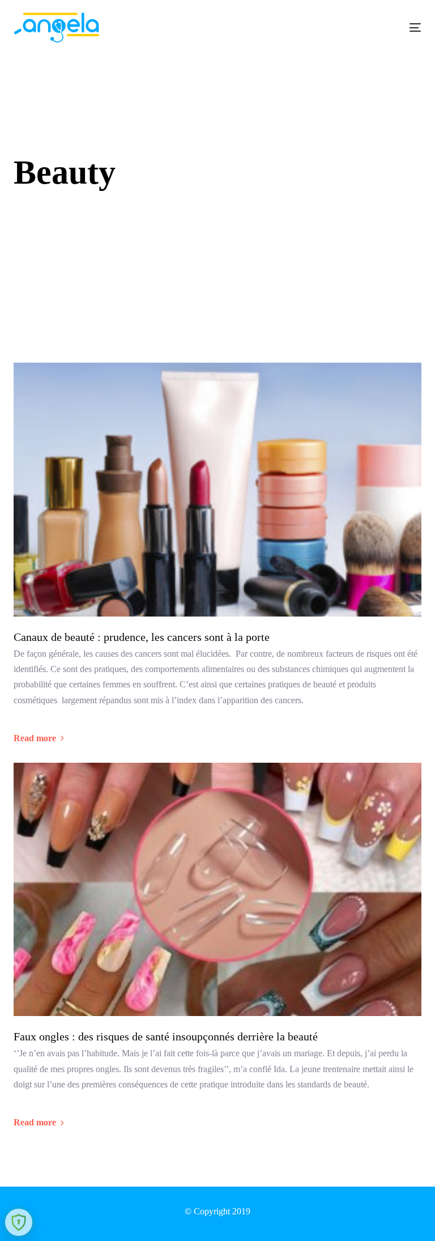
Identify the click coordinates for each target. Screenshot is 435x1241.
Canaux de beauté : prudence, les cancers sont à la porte (142, 637)
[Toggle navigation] (353, 27)
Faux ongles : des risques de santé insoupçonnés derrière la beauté (166, 1036)
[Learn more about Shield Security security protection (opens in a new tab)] (19, 1222)
